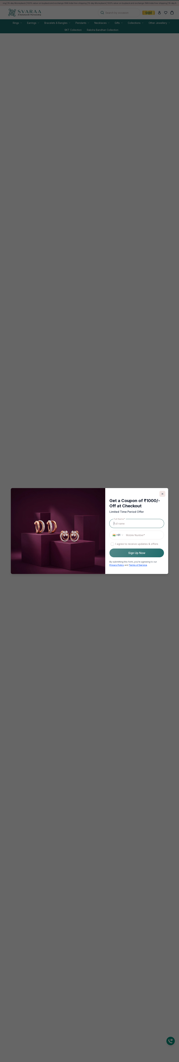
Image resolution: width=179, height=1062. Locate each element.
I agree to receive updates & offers (136, 543)
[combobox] (117, 535)
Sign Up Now (136, 553)
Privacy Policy (116, 565)
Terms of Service (138, 565)
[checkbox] (112, 544)
